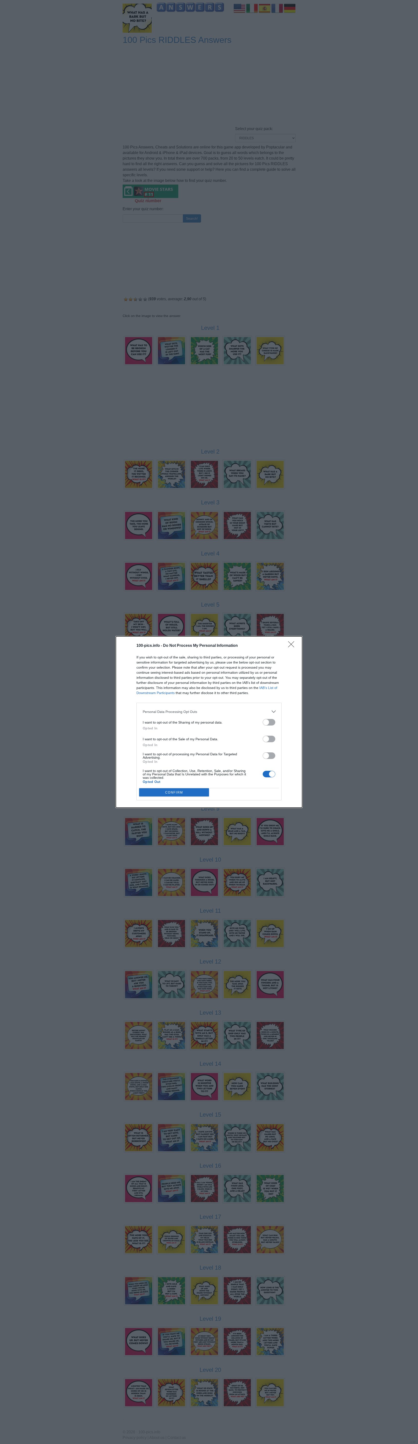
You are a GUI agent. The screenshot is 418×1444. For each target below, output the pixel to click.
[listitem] (209, 711)
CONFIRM (174, 792)
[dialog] (209, 722)
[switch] (269, 722)
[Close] (292, 645)
